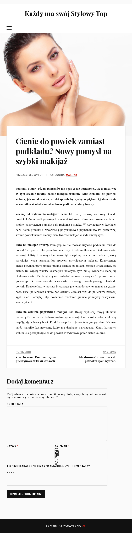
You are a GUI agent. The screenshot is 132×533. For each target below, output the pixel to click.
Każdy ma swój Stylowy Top (66, 13)
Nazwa (12, 446)
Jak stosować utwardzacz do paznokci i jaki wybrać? (97, 359)
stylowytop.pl (71, 526)
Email (64, 446)
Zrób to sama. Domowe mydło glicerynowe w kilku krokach (36, 359)
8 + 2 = (10, 472)
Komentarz (15, 404)
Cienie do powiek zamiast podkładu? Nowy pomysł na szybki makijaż (64, 151)
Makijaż (71, 175)
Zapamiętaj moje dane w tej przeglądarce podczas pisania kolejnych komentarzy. (48, 456)
